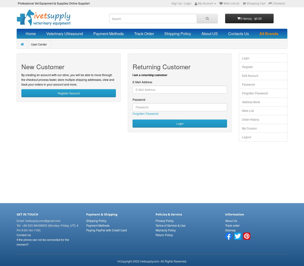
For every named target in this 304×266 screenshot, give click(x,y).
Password (139, 99)
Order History (250, 119)
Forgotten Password (145, 113)
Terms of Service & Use (170, 225)
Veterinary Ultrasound (64, 33)
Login (187, 3)
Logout (246, 137)
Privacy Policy (165, 221)
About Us (231, 221)
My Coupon (249, 128)
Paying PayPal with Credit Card (106, 230)
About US (209, 33)
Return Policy (164, 235)
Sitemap (230, 230)
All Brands (268, 33)
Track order (232, 225)
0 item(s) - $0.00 (251, 18)
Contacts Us (238, 33)
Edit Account (250, 75)
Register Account (69, 93)
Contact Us (24, 235)
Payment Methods (108, 33)
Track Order (144, 33)
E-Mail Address (142, 82)
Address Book (251, 102)
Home (31, 33)
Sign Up (176, 3)
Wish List (248, 111)
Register (247, 67)
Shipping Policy (177, 33)
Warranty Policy (166, 230)
